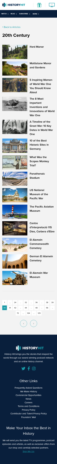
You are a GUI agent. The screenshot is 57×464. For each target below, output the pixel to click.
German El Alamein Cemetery (41, 258)
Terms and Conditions (28, 406)
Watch (4, 14)
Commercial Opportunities (28, 395)
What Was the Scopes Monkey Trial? (39, 161)
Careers (28, 402)
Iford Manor (37, 47)
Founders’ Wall (28, 417)
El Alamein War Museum (39, 275)
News (28, 399)
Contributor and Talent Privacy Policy (28, 413)
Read (13, 14)
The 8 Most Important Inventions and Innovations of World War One (42, 107)
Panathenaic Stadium (37, 176)
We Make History (28, 391)
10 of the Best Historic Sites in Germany (39, 145)
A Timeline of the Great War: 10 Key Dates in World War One (41, 128)
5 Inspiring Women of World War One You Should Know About (41, 86)
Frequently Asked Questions (28, 388)
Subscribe (23, 14)
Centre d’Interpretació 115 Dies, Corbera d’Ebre (42, 227)
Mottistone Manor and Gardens (40, 65)
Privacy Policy (28, 410)
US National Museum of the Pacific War (39, 194)
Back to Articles (11, 27)
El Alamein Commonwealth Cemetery (39, 244)
